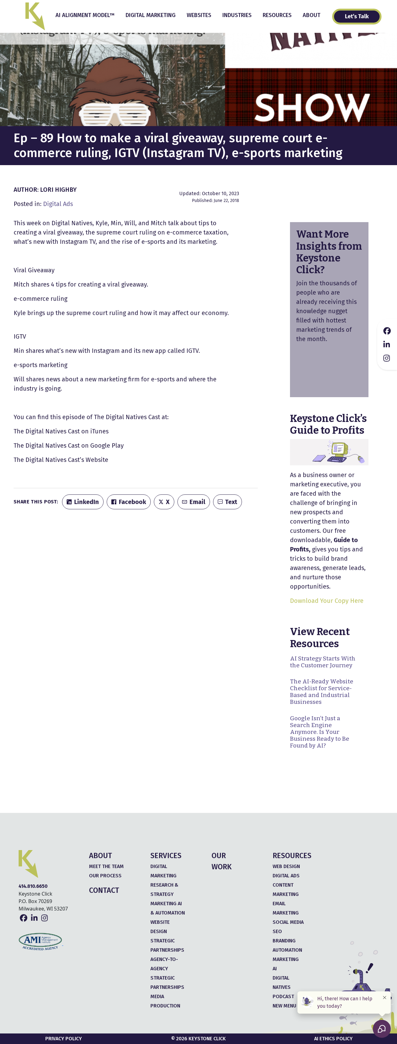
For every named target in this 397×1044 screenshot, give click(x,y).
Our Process (105, 876)
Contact (104, 890)
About (311, 15)
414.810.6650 (33, 886)
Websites (199, 15)
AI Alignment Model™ (85, 15)
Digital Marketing (151, 15)
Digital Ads (58, 204)
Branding (284, 941)
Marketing (286, 959)
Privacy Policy (63, 1039)
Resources (277, 15)
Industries (237, 15)
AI (275, 969)
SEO (277, 931)
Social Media (288, 922)
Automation (287, 950)
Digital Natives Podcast (283, 987)
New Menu (284, 1006)
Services (165, 855)
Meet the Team (106, 866)
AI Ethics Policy (333, 1039)
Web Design (286, 866)
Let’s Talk (357, 16)
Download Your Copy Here (327, 600)
